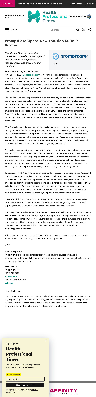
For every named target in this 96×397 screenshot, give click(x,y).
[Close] (46, 341)
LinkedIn (9, 283)
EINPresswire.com (31, 75)
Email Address (13, 374)
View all (90, 3)
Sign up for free (25, 385)
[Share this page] (89, 29)
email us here (11, 276)
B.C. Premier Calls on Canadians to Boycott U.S (37, 3)
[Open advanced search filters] (83, 29)
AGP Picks (7, 4)
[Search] (77, 29)
